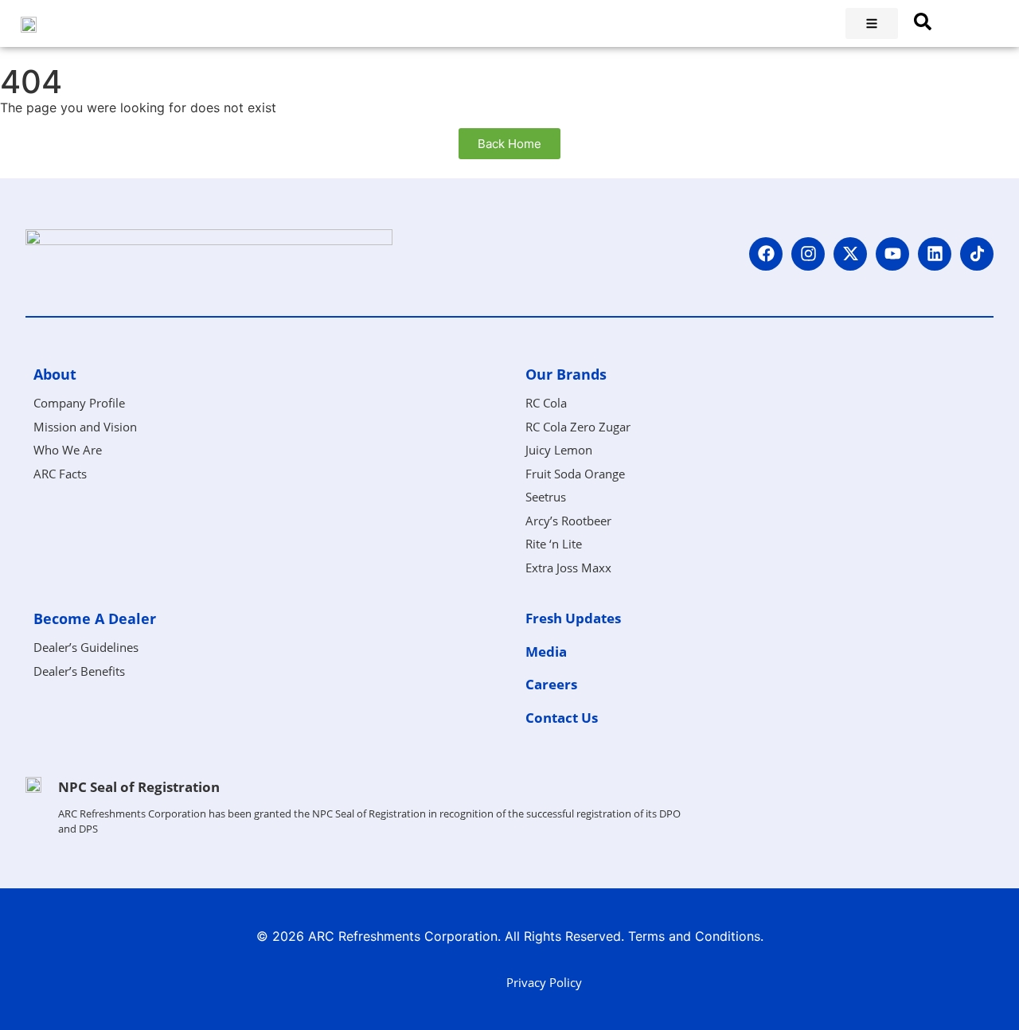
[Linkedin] (934, 254)
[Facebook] (766, 254)
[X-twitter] (850, 254)
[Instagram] (808, 254)
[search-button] (922, 21)
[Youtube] (892, 254)
